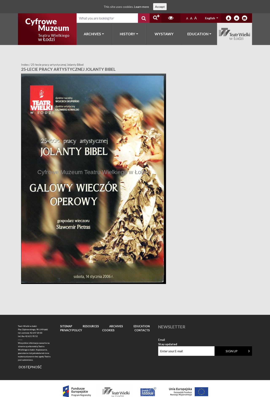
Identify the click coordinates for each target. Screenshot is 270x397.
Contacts (142, 330)
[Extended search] (155, 18)
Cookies (108, 330)
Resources (91, 326)
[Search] (144, 18)
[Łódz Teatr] (47, 29)
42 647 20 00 (36, 333)
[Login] (228, 18)
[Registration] (236, 18)
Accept (160, 6)
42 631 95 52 (31, 336)
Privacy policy (71, 330)
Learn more (141, 6)
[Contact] (244, 18)
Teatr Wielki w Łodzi (234, 34)
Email (167, 340)
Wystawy (164, 34)
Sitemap (66, 326)
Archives (92, 34)
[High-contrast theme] (171, 18)
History (127, 34)
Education (197, 34)
